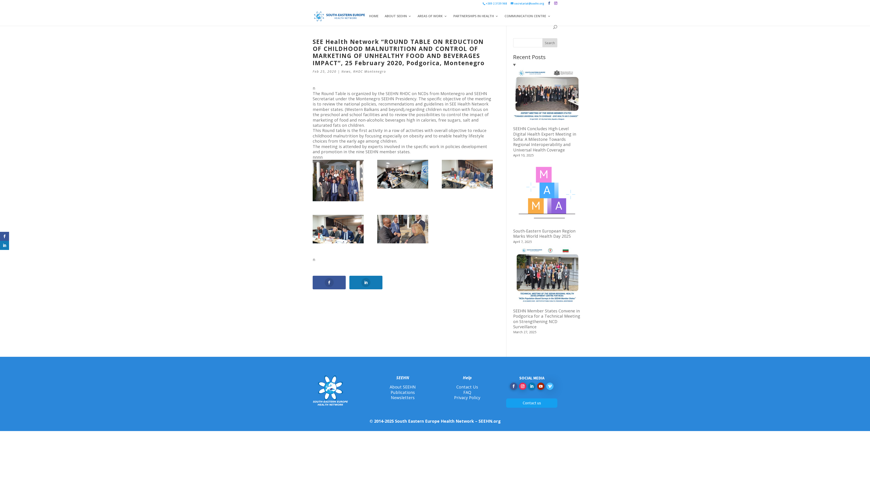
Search (550, 43)
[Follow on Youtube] (540, 386)
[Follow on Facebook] (513, 386)
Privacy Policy (467, 397)
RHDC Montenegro (369, 71)
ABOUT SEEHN (396, 16)
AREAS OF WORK (430, 16)
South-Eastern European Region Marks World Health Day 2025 (544, 233)
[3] (402, 229)
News (346, 71)
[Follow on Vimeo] (549, 386)
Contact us (532, 402)
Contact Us (467, 387)
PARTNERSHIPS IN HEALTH (473, 16)
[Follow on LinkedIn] (531, 386)
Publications (403, 392)
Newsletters (403, 397)
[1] (338, 180)
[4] (467, 174)
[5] (402, 174)
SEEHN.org (489, 421)
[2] (338, 229)
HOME (374, 16)
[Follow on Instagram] (522, 386)
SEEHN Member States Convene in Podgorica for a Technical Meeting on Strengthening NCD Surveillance (546, 318)
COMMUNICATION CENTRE (525, 16)
